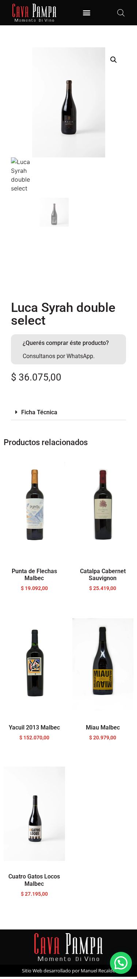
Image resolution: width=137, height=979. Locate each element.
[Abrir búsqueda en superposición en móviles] (121, 12)
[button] (87, 13)
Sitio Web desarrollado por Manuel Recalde (68, 970)
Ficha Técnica (39, 412)
